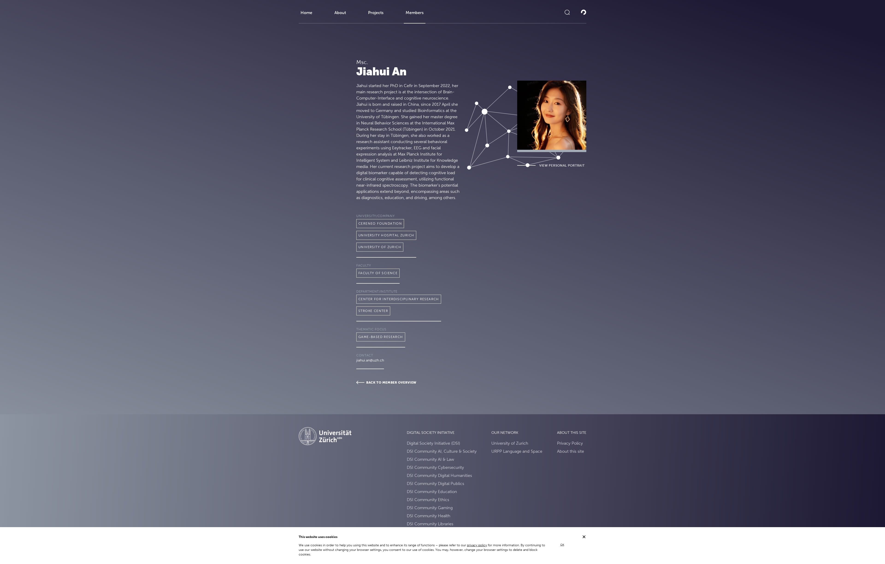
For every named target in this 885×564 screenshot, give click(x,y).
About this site (570, 451)
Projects (376, 12)
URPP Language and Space (516, 451)
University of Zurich (509, 443)
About (340, 12)
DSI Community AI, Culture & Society (442, 451)
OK (562, 544)
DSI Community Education (432, 491)
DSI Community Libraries (430, 523)
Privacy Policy (570, 443)
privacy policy (477, 545)
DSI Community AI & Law (430, 459)
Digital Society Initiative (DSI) (433, 443)
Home (306, 12)
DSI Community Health (428, 515)
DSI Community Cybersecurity (435, 467)
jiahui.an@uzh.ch (370, 360)
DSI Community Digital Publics (435, 483)
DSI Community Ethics (428, 499)
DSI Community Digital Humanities (439, 475)
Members (415, 12)
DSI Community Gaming (430, 507)
